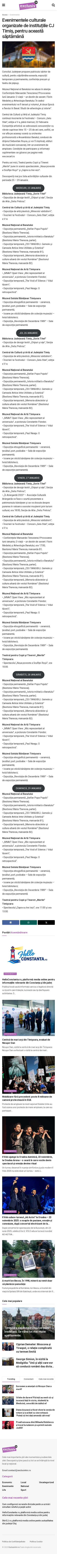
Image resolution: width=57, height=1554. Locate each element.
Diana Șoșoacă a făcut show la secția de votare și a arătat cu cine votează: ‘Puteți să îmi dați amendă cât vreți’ (35, 1413)
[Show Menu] (3, 5)
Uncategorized (46, 1482)
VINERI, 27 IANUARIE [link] (28, 478)
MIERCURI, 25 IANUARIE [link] (28, 188)
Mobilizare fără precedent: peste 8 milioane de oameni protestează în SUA (27, 1098)
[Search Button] (53, 5)
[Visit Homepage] (28, 5)
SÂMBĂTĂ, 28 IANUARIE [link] (28, 674)
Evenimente (14, 15)
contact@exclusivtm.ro (19, 1470)
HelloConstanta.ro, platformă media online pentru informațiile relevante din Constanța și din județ (28, 981)
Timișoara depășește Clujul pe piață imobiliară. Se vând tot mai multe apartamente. (26, 1331)
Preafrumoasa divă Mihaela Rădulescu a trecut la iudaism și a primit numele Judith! (35, 1425)
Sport (23, 1490)
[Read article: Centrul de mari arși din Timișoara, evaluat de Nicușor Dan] (28, 1018)
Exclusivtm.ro (14, 1547)
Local (23, 1482)
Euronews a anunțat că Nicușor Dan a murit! (34, 1387)
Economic (7, 1482)
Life (4, 1490)
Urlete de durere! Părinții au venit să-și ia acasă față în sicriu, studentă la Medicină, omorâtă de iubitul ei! (34, 1400)
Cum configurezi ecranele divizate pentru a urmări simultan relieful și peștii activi (26, 1505)
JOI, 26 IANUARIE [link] (28, 333)
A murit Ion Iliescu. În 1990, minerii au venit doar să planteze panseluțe (27, 1282)
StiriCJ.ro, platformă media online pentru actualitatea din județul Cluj (27, 1522)
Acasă (4, 15)
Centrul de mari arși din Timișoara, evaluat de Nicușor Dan (26, 1041)
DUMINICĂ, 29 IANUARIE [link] (28, 788)
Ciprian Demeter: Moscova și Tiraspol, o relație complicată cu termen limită (34, 1348)
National (25, 1486)
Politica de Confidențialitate (13, 1542)
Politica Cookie (36, 1542)
